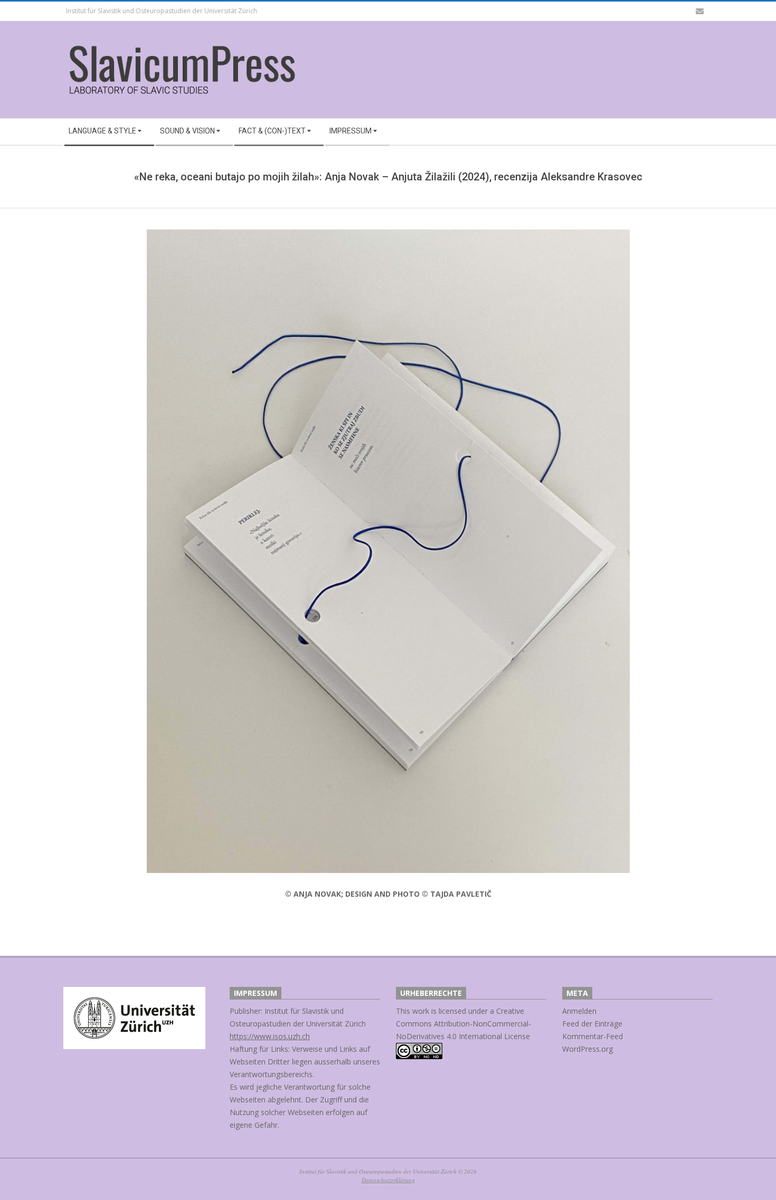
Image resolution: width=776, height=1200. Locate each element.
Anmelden (579, 1011)
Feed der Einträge (592, 1024)
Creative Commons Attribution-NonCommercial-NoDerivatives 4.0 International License (463, 1023)
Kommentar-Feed (592, 1036)
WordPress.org (587, 1049)
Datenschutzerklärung (388, 1180)
